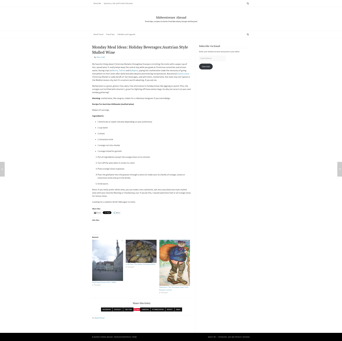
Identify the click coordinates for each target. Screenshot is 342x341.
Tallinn (122, 70)
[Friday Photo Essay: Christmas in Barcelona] (339, 169)
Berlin (115, 70)
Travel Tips (110, 34)
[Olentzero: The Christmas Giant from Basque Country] (174, 263)
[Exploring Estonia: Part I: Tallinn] (107, 260)
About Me (97, 3)
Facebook (107, 309)
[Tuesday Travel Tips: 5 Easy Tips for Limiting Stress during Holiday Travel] (2, 169)
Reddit (170, 309)
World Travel (98, 34)
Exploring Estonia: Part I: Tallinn (104, 282)
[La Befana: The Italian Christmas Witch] (141, 251)
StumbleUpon (158, 309)
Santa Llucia (183, 73)
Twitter (128, 309)
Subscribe (206, 66)
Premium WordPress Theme (125, 337)
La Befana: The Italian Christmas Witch (141, 264)
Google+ (117, 309)
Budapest (133, 70)
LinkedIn (145, 309)
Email (178, 309)
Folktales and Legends (126, 34)
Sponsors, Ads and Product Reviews (118, 3)
